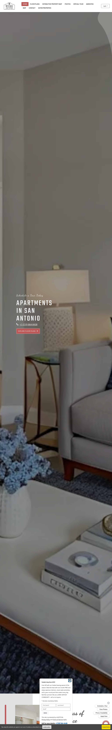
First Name (46, 705)
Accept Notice (106, 727)
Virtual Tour (78, 4)
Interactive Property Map (52, 4)
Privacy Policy (46, 719)
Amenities (90, 4)
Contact (32, 8)
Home (25, 4)
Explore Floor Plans (27, 331)
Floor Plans (35, 4)
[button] (105, 6)
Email (44, 709)
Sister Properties (44, 8)
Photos (68, 4)
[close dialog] (70, 680)
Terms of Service (58, 719)
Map (24, 8)
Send (45, 713)
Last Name (61, 705)
